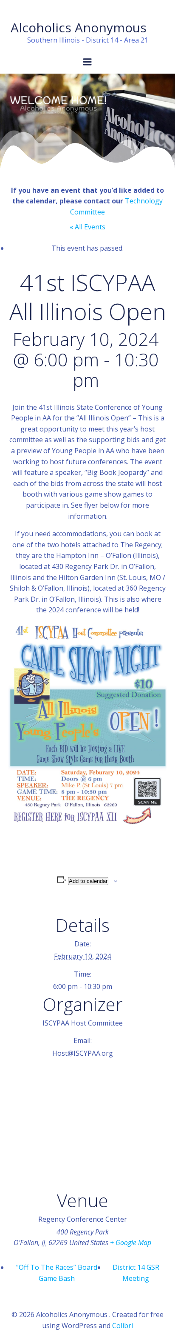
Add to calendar (88, 881)
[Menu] (87, 62)
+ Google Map (130, 1242)
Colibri (122, 1325)
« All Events (87, 226)
